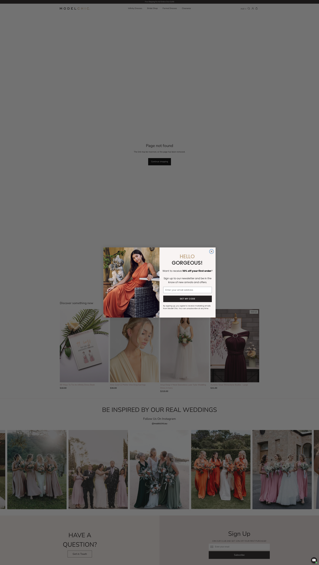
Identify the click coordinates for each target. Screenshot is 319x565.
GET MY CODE (187, 298)
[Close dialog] (211, 251)
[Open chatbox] (314, 560)
